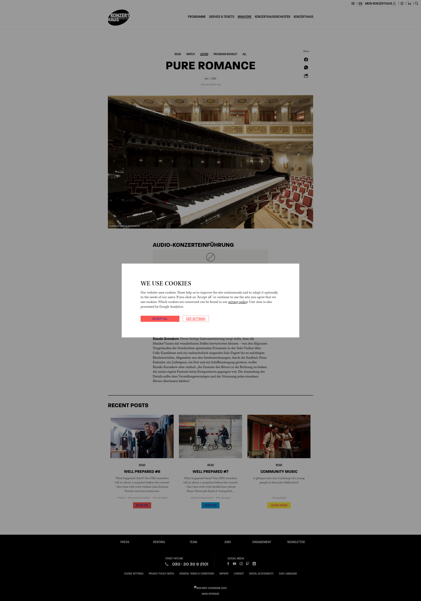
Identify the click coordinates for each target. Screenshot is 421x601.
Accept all (160, 319)
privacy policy (238, 302)
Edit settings (195, 319)
